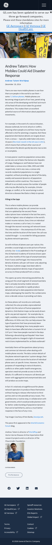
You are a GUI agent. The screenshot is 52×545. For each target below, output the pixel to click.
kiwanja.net (38, 417)
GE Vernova (33, 26)
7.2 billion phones (17, 97)
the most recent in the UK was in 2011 (28, 142)
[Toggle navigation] (44, 5)
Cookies (32, 528)
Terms (7, 524)
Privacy (7, 528)
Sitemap (30, 532)
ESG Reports (32, 513)
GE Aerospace (15, 26)
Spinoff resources (34, 505)
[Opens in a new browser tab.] (9, 488)
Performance (13, 475)
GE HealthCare (32, 28)
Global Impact (34, 517)
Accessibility (11, 532)
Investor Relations (34, 509)
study (18, 251)
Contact (30, 524)
